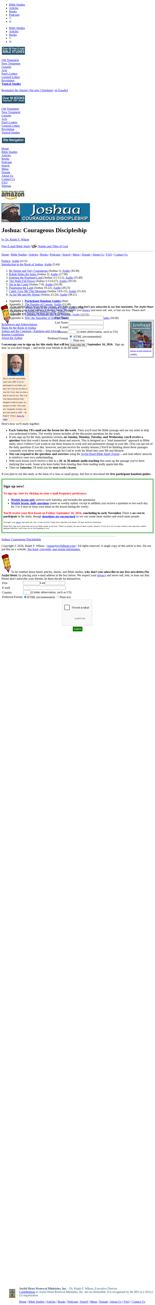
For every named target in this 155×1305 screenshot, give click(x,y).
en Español (61, 90)
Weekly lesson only (23, 499)
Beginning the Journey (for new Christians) (27, 90)
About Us (7, 175)
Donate (6, 172)
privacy (18, 522)
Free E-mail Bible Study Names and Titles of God (35, 246)
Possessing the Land (21, 287)
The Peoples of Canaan (39, 304)
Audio (15, 261)
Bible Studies (17, 4)
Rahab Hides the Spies (23, 274)
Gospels (6, 66)
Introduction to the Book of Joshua (22, 264)
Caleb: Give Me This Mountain (27, 291)
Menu (5, 169)
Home (5, 148)
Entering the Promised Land (26, 277)
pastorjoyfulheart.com (61, 545)
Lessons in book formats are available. (140, 352)
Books (13, 11)
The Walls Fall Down (22, 281)
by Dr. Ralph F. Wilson (15, 239)
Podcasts (14, 14)
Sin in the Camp (18, 284)
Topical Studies (11, 83)
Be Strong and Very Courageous (28, 270)
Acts (4, 70)
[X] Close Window (141, 343)
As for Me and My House (24, 294)
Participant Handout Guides (43, 301)
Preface (6, 261)
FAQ (5, 182)
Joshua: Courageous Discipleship (21, 539)
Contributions (27, 1291)
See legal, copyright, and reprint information (53, 549)
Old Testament (10, 60)
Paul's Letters (9, 73)
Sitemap (6, 186)
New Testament (11, 63)
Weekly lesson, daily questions (30, 503)
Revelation (8, 80)
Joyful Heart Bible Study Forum (100, 454)
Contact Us (8, 179)
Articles (13, 8)
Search (6, 165)
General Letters (11, 77)
